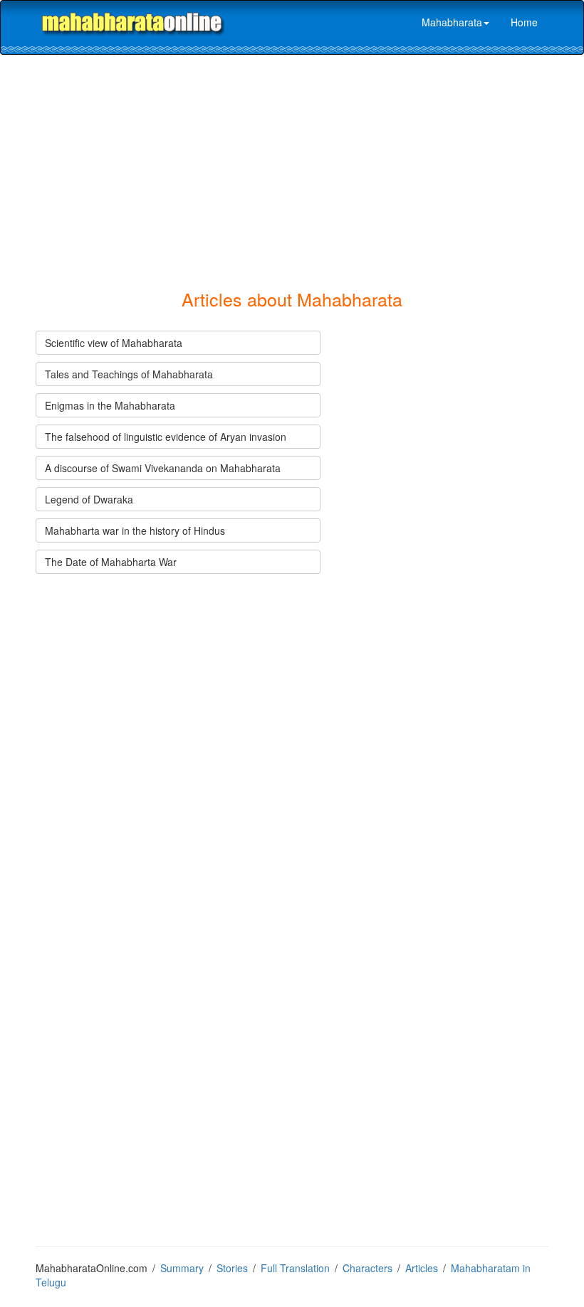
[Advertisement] (301, 161)
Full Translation (295, 1268)
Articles (421, 1268)
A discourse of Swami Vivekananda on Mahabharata (163, 468)
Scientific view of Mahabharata (113, 343)
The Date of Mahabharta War (111, 562)
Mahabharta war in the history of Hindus (135, 530)
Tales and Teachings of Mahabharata (129, 374)
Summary (182, 1268)
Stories (232, 1268)
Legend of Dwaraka (89, 499)
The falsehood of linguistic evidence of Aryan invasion (165, 437)
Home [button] (524, 22)
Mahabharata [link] (452, 22)
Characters (367, 1268)
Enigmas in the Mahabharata (110, 405)
